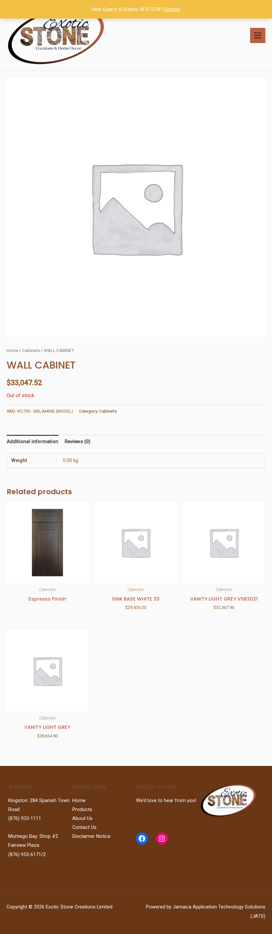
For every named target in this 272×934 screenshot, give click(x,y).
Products (82, 809)
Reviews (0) (78, 441)
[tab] (32, 442)
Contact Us (84, 827)
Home (12, 350)
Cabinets (31, 350)
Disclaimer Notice (91, 836)
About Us (82, 818)
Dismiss (171, 9)
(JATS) (257, 916)
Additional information (32, 441)
